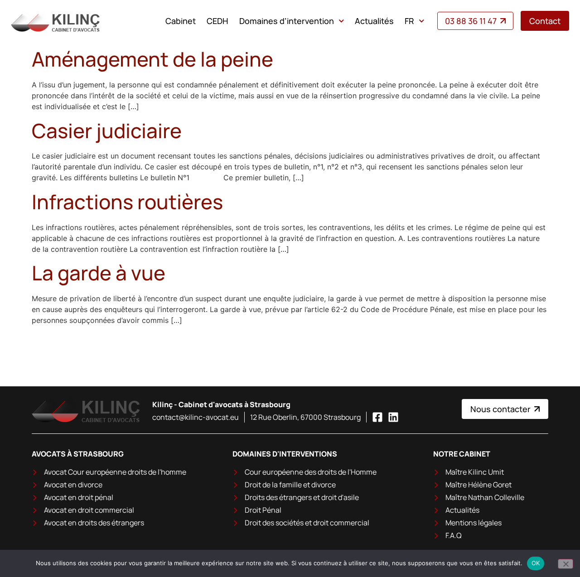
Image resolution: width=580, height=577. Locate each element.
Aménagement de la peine (152, 58)
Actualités (374, 20)
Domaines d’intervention (286, 20)
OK (536, 563)
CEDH (217, 20)
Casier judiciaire (107, 130)
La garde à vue (98, 272)
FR (409, 20)
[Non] (565, 564)
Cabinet (180, 20)
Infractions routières (127, 201)
